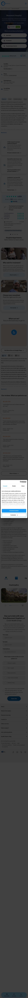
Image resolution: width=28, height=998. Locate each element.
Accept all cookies (14, 510)
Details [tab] (14, 486)
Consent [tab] (5, 486)
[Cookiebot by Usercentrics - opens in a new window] (20, 482)
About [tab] (23, 486)
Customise (13, 515)
